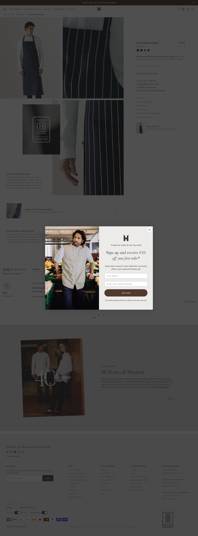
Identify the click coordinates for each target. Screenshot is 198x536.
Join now (126, 293)
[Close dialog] (149, 229)
